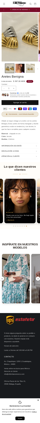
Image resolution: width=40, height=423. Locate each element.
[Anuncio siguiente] (36, 10)
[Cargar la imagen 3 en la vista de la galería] (30, 68)
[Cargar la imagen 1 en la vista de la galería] (9, 68)
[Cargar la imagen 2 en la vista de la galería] (20, 68)
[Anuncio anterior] (4, 10)
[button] (4, 4)
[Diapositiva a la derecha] (37, 69)
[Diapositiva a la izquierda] (2, 69)
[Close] (38, 400)
